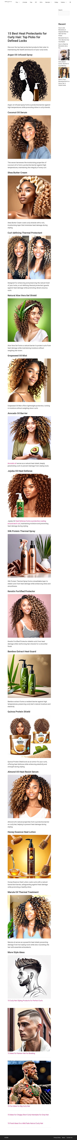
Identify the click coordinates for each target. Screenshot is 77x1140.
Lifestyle (25, 2)
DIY (36, 2)
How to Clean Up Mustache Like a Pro (63, 46)
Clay (31, 2)
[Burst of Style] (9, 2)
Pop (17, 2)
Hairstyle (47, 2)
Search (60, 10)
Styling (56, 2)
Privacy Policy (57, 1137)
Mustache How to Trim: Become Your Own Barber (63, 39)
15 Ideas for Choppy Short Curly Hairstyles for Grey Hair (28, 1115)
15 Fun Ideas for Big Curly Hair (19, 1106)
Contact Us (69, 1137)
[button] (70, 2)
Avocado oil (12, 463)
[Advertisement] (29, 20)
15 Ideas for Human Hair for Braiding (21, 1053)
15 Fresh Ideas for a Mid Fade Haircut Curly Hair (25, 1123)
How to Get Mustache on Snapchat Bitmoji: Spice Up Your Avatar (63, 31)
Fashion (63, 2)
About (63, 1137)
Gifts (41, 2)
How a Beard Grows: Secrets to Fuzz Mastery (63, 63)
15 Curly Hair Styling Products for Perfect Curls (25, 1001)
